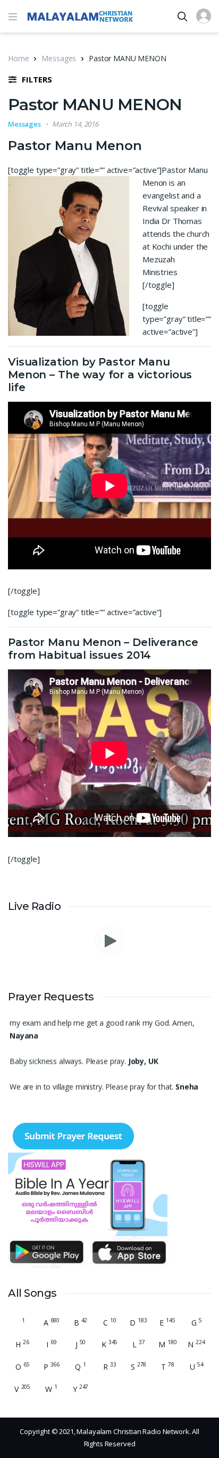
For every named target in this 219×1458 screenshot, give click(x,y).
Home (18, 58)
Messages (58, 58)
